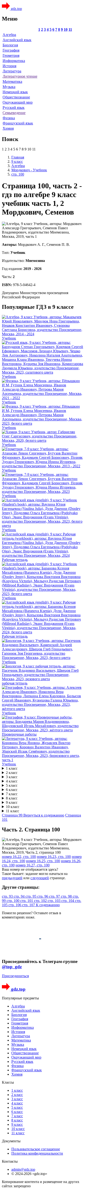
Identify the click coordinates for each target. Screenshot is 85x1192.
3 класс (11, 777)
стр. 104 (68, 901)
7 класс (11, 794)
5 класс (11, 785)
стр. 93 (8, 896)
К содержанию (48, 905)
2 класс (11, 773)
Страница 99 (12, 815)
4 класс (11, 781)
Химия (8, 128)
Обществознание (16, 97)
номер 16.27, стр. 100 (33, 865)
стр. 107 (29, 905)
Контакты (10, 1161)
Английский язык (17, 40)
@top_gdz (12, 966)
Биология (10, 45)
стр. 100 (13, 901)
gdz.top (16, 9)
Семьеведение (14, 113)
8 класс (11, 798)
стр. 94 (20, 896)
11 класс (12, 811)
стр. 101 (27, 901)
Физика (9, 118)
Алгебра (9, 35)
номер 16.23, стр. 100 (54, 857)
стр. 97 (55, 896)
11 (70, 29)
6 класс (11, 790)
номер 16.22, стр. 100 (19, 857)
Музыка (9, 87)
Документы (11, 1141)
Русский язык (14, 108)
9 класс (11, 802)
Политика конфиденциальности (37, 1153)
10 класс (12, 807)
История (9, 66)
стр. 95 (31, 896)
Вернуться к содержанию (43, 815)
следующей (39, 878)
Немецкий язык (15, 92)
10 (66, 29)
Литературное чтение (20, 76)
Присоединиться (15, 976)
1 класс (11, 768)
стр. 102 (41, 901)
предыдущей (12, 878)
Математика (12, 81)
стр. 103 (54, 901)
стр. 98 (67, 896)
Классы (8, 1082)
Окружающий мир (18, 102)
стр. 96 (43, 896)
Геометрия (11, 55)
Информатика (14, 61)
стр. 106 (15, 905)
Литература (12, 71)
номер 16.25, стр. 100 (43, 861)
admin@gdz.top (23, 1169)
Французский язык (18, 123)
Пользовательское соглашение (35, 1149)
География (11, 50)
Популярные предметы (20, 998)
